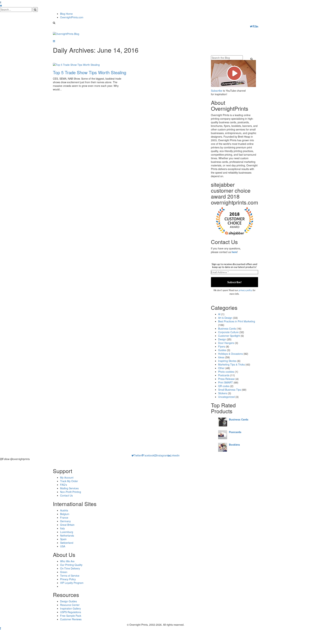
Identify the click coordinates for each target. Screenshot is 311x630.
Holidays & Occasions (230, 353)
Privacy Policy (68, 579)
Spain (63, 539)
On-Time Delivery (70, 568)
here (234, 252)
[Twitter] (251, 26)
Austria (64, 510)
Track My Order (69, 481)
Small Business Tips (229, 389)
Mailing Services (69, 488)
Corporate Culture (228, 332)
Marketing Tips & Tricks (231, 364)
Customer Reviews (71, 619)
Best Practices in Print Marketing (236, 321)
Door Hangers (226, 343)
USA (62, 546)
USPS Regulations (70, 612)
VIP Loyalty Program (72, 583)
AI (219, 314)
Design (222, 339)
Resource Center (70, 605)
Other (221, 368)
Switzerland (66, 542)
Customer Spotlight (229, 335)
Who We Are (67, 561)
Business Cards (227, 328)
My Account (66, 477)
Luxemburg (66, 532)
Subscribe (216, 90)
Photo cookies (226, 371)
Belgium (64, 514)
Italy (62, 528)
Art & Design (225, 317)
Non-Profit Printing (70, 492)
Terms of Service (69, 575)
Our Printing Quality (71, 565)
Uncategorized (226, 397)
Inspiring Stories (227, 361)
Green (63, 572)
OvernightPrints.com (71, 17)
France (64, 517)
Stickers (222, 393)
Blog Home (66, 13)
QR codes (223, 386)
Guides (222, 350)
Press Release (226, 379)
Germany (65, 521)
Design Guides (68, 601)
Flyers (221, 346)
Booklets (234, 444)
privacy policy (245, 290)
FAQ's (63, 484)
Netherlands (67, 535)
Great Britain (67, 524)
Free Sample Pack (70, 615)
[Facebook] (253, 26)
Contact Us (66, 495)
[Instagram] (255, 26)
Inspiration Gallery (70, 608)
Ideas (221, 357)
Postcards (223, 375)
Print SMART (225, 382)
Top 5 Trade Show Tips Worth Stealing (89, 72)
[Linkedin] (257, 26)
